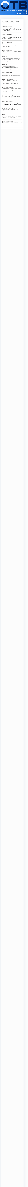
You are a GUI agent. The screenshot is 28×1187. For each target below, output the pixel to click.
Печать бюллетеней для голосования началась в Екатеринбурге (11, 117)
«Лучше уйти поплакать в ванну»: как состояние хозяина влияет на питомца (11, 103)
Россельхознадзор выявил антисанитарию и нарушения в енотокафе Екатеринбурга (10, 67)
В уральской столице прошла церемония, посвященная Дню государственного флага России (10, 82)
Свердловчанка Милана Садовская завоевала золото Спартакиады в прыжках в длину (11, 60)
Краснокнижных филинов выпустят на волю (11, 52)
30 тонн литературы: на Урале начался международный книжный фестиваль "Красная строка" (11, 29)
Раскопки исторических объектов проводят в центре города (10, 22)
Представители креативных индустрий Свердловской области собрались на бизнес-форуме (12, 45)
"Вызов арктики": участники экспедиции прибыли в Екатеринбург (11, 74)
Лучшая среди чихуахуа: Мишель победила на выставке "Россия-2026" (11, 110)
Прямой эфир (11, 10)
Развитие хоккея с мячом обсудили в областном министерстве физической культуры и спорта (11, 37)
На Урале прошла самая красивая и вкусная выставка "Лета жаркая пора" (11, 97)
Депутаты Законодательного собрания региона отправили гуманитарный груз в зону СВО (12, 90)
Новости (3, 10)
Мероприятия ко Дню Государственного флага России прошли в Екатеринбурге (12, 123)
